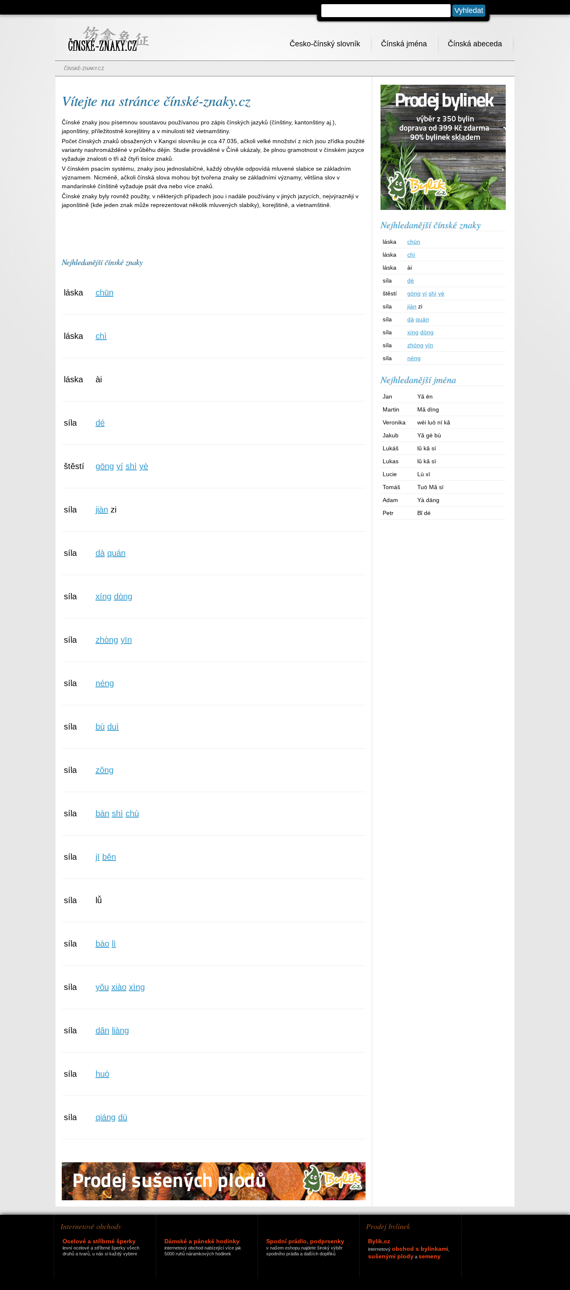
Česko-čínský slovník (325, 44)
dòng (123, 596)
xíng (103, 596)
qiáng (106, 1117)
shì (131, 466)
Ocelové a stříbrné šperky (99, 1241)
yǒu (102, 987)
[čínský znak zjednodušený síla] (266, 442)
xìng (137, 987)
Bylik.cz (379, 1241)
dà (100, 553)
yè (143, 466)
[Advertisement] (214, 229)
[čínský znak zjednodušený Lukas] (484, 465)
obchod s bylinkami (420, 1248)
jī (98, 856)
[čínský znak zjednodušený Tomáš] (484, 491)
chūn (104, 292)
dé (100, 422)
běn (109, 856)
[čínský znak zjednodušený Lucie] (484, 478)
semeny (430, 1256)
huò (102, 1073)
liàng (120, 1030)
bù (100, 726)
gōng (105, 466)
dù (122, 1117)
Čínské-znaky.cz (84, 68)
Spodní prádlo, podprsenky (305, 1241)
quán (116, 553)
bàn (102, 813)
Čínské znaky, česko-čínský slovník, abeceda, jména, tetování (108, 34)
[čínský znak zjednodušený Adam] (484, 503)
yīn (126, 639)
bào (102, 943)
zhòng (107, 639)
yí (119, 466)
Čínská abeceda (475, 44)
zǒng (104, 770)
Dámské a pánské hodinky (202, 1241)
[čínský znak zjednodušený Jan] (484, 400)
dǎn (102, 1030)
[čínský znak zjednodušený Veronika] (484, 426)
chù (132, 813)
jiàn (102, 509)
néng (105, 683)
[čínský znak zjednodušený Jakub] (484, 439)
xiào (118, 987)
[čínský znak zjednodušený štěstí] (265, 485)
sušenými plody (391, 1256)
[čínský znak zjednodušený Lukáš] (484, 452)
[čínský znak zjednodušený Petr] (484, 516)
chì (101, 336)
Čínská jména (404, 44)
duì (113, 726)
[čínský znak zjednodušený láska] (266, 312)
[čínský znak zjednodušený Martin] (484, 413)
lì (114, 943)
